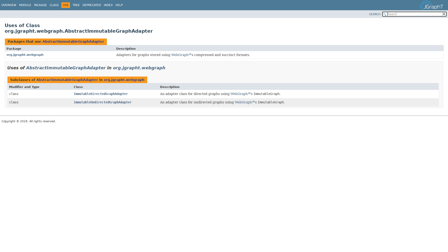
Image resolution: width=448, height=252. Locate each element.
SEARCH (374, 14)
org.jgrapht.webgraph (25, 54)
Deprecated (92, 5)
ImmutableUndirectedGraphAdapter (103, 102)
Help (119, 5)
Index (108, 5)
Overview (8, 5)
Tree (76, 5)
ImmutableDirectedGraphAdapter (101, 94)
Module (25, 5)
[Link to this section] (169, 67)
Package (40, 5)
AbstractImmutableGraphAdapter (73, 41)
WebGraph (180, 55)
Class (54, 5)
